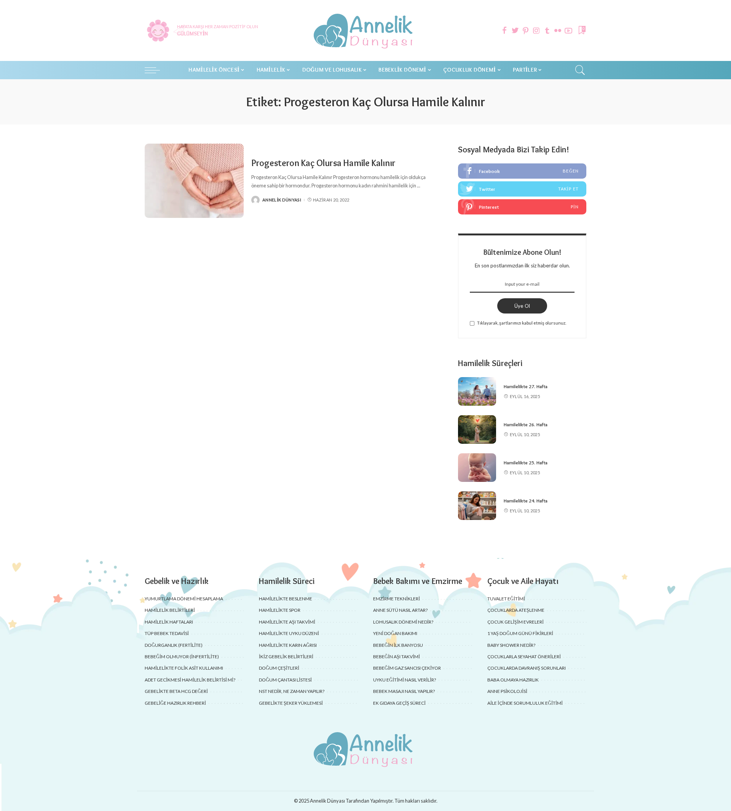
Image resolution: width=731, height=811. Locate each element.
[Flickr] (557, 30)
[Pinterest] (525, 30)
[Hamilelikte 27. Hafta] (477, 391)
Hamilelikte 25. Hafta (525, 462)
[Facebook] (504, 30)
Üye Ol (522, 306)
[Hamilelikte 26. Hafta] (477, 429)
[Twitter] (515, 30)
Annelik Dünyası (281, 200)
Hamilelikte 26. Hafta (525, 424)
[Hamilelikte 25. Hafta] (477, 467)
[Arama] (580, 70)
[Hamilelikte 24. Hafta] (477, 505)
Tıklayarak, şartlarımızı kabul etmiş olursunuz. (521, 322)
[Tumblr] (547, 30)
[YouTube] (568, 30)
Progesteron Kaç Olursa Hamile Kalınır (323, 162)
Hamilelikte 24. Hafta (525, 500)
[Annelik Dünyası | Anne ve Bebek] (365, 30)
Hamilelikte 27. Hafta (525, 386)
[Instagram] (536, 30)
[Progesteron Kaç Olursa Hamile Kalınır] (194, 181)
